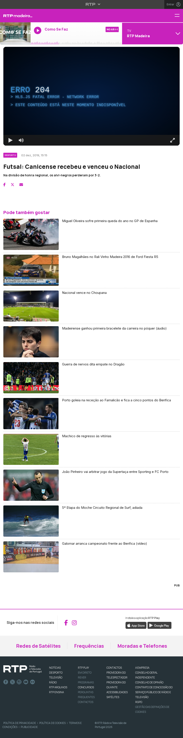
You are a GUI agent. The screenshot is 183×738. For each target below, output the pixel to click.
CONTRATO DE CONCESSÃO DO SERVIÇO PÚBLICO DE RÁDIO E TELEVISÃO (154, 692)
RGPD (138, 702)
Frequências (89, 646)
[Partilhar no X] (12, 184)
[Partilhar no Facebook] (4, 184)
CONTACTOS (114, 668)
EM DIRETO (85, 672)
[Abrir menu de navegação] (179, 15)
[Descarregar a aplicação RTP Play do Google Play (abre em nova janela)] (159, 625)
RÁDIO (53, 682)
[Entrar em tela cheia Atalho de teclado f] (172, 140)
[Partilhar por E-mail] (21, 184)
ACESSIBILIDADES (117, 692)
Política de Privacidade (19, 723)
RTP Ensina (56, 692)
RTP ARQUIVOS (58, 687)
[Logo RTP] (22, 669)
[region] (91, 96)
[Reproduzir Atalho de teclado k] (10, 140)
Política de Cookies (52, 723)
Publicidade (29, 727)
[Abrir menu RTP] (91, 4)
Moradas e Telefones (142, 646)
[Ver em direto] (15, 33)
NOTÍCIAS (55, 668)
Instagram (19, 682)
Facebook (5, 682)
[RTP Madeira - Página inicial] (15, 15)
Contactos (85, 702)
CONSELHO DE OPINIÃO (149, 682)
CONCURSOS (86, 687)
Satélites (112, 697)
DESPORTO (55, 672)
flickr (32, 682)
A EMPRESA (142, 668)
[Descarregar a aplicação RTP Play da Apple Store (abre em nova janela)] (136, 625)
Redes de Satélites (38, 646)
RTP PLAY (83, 668)
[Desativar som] (21, 140)
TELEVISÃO (55, 677)
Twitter (12, 682)
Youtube (25, 682)
